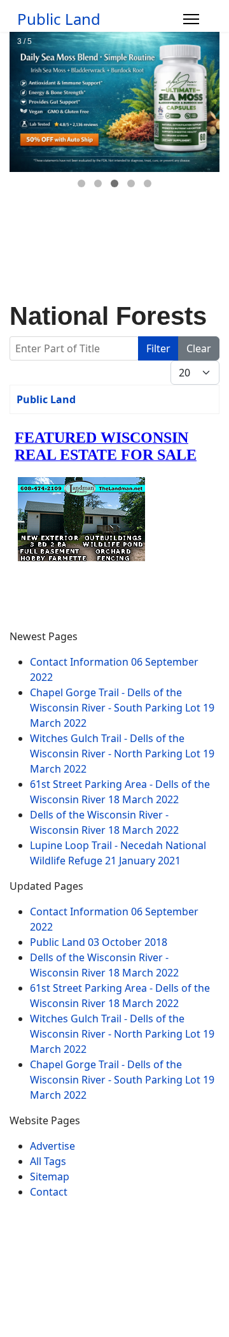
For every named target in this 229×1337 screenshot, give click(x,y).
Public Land (59, 19)
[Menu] (191, 19)
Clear (198, 348)
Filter (158, 348)
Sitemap (49, 1176)
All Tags (48, 1161)
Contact (48, 1192)
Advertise (52, 1146)
